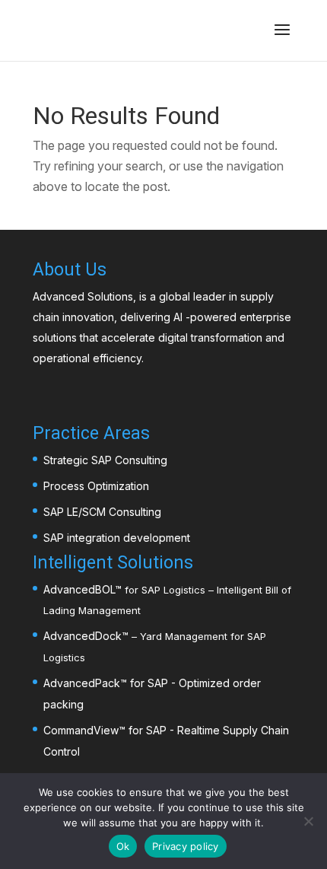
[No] (308, 821)
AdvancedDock (82, 635)
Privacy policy (185, 846)
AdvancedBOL (79, 589)
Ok (123, 846)
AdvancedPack (81, 682)
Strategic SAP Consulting (105, 460)
